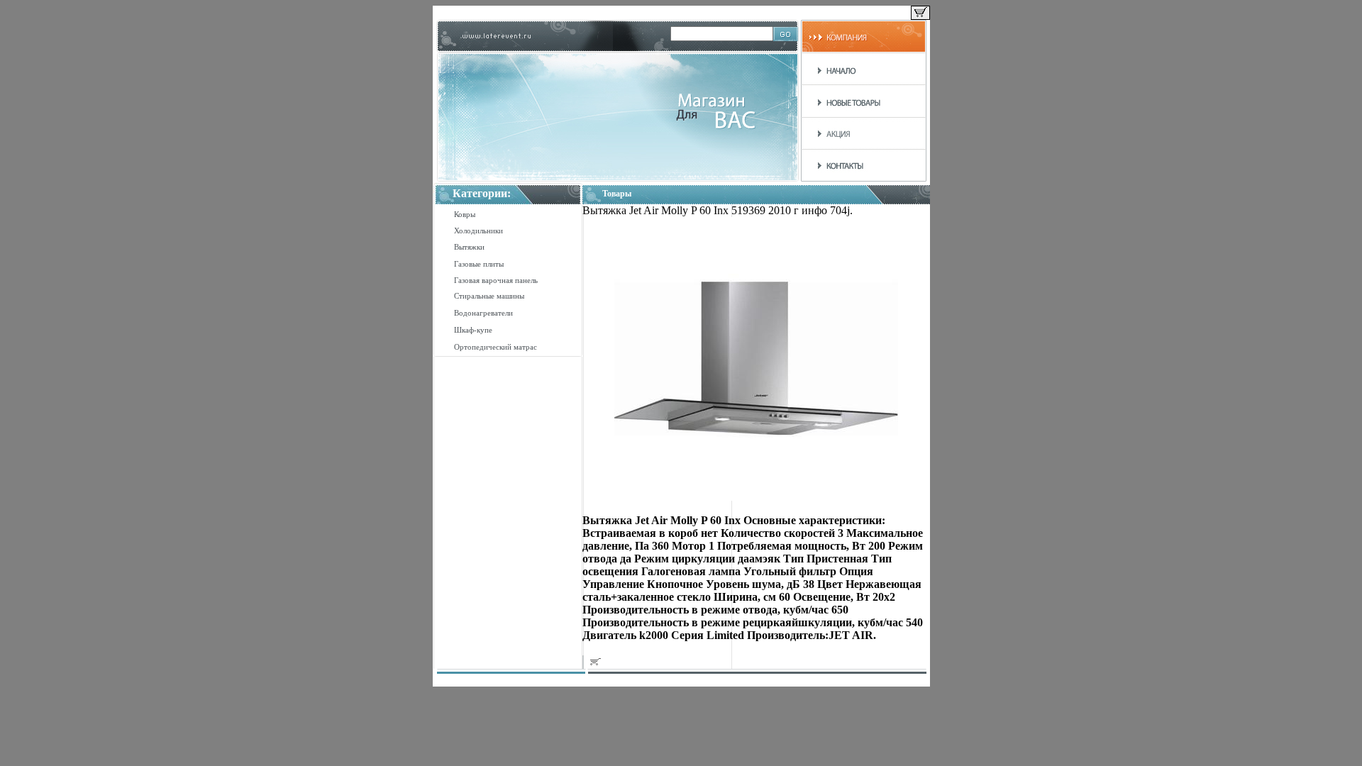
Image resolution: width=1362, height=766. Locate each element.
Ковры (464, 214)
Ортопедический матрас (495, 347)
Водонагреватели (483, 313)
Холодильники (478, 230)
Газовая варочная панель (496, 280)
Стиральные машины (489, 296)
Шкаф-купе (473, 330)
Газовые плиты (479, 264)
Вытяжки (469, 247)
